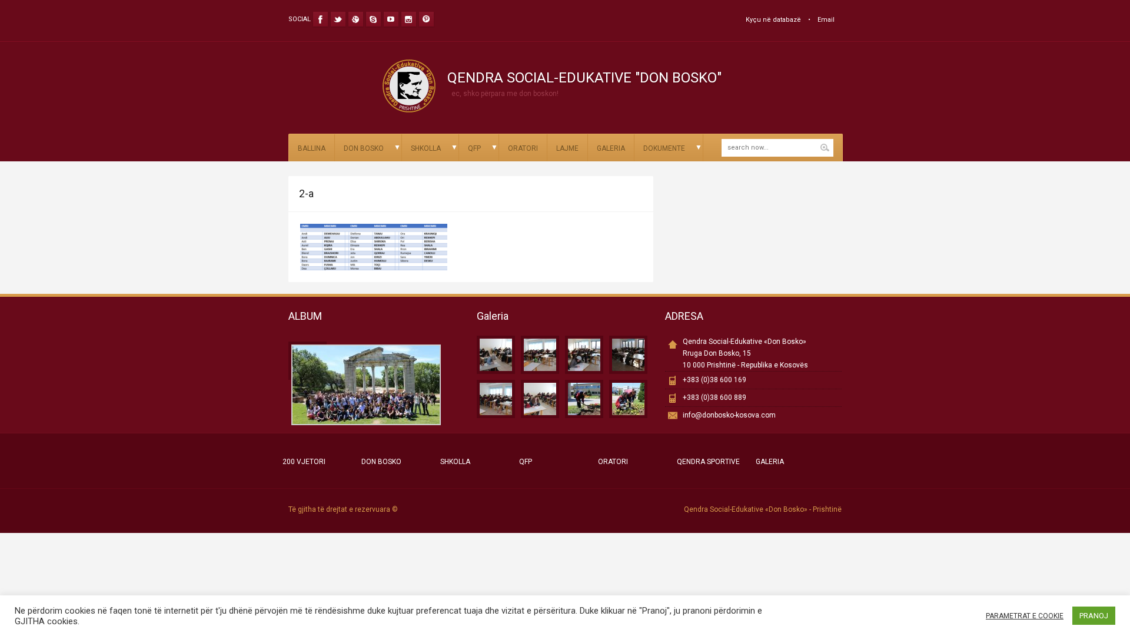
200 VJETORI (303, 462)
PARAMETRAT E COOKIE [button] (1024, 616)
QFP (474, 148)
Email (826, 20)
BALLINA (311, 148)
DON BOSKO (364, 148)
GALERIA (611, 148)
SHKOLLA (426, 148)
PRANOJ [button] (1093, 615)
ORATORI (523, 148)
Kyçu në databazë (773, 20)
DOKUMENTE (664, 148)
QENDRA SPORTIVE (708, 462)
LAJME (567, 148)
